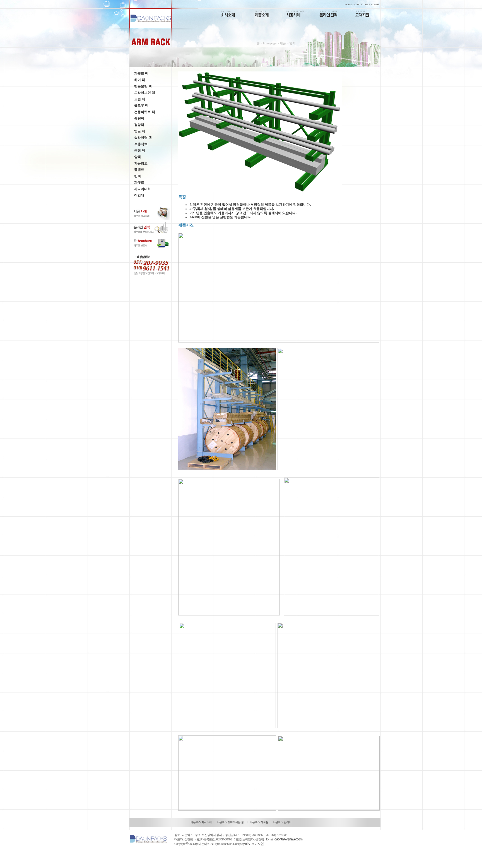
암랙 (137, 157)
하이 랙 (139, 80)
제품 (283, 43)
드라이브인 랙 (144, 93)
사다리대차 (142, 189)
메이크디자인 (254, 844)
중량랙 (139, 118)
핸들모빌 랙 (143, 86)
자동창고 (141, 163)
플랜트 (139, 170)
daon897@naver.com (288, 839)
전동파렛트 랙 (144, 112)
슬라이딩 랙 (143, 138)
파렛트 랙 (141, 73)
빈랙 (137, 176)
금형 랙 (139, 150)
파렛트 (139, 182)
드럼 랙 (139, 99)
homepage (269, 43)
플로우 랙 (141, 105)
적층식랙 (141, 144)
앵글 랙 (139, 131)
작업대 (139, 195)
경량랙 (139, 125)
